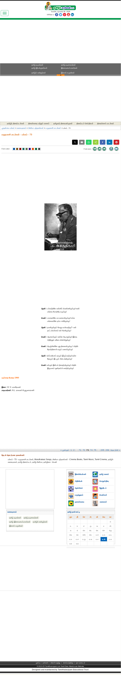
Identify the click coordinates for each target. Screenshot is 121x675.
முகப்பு (38, 663)
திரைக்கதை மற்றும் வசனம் (39, 123)
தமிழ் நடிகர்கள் (37, 65)
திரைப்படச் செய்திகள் (84, 123)
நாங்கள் (45, 663)
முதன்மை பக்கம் (8, 128)
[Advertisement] (60, 43)
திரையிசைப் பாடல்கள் (105, 123)
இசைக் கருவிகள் (68, 73)
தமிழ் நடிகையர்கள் (68, 65)
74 (91, 450)
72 (84, 450)
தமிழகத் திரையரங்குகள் (63, 123)
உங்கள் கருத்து (55, 663)
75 (95, 450)
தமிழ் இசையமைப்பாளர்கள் (20, 522)
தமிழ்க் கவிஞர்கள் (38, 73)
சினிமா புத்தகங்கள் (36, 128)
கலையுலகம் (21, 128)
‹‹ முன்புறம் (64, 450)
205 (102, 450)
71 (80, 450)
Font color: (6, 149)
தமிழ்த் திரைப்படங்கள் (15, 123)
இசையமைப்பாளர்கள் (69, 68)
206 (107, 450)
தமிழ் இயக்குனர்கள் (39, 68)
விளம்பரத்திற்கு (68, 663)
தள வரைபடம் (80, 663)
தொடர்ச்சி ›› (115, 450)
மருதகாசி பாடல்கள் (53, 128)
